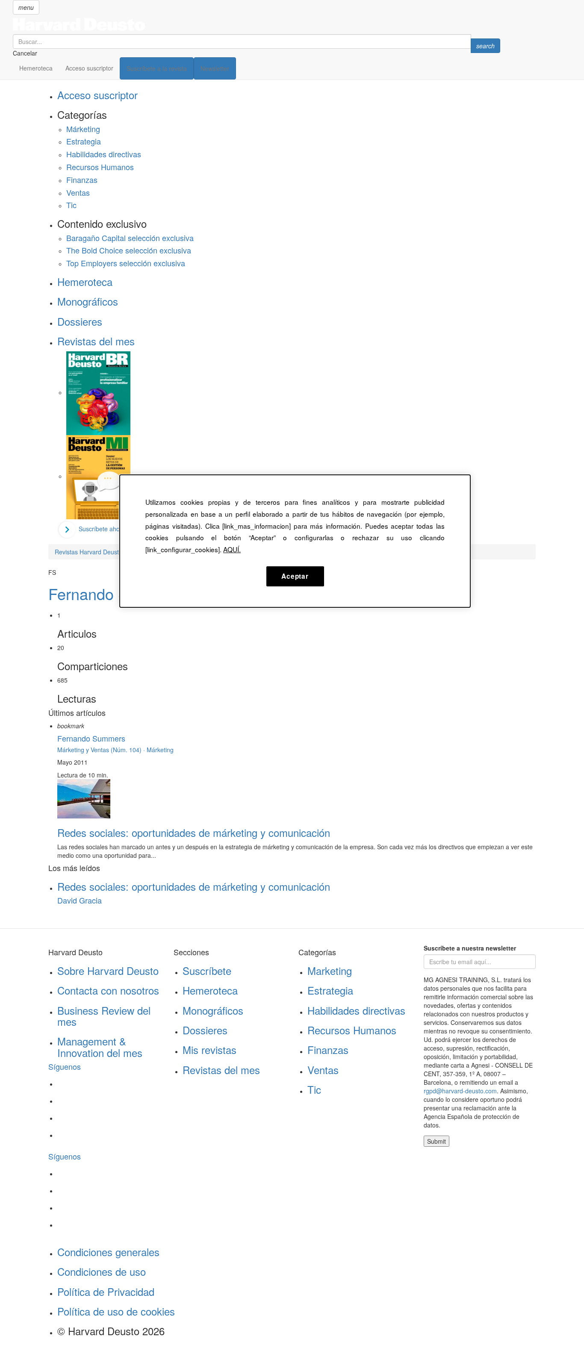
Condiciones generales (108, 1251)
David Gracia (79, 900)
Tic (71, 204)
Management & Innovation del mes (99, 1046)
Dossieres (79, 321)
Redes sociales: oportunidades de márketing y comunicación (193, 832)
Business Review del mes (103, 1016)
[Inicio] (256, 24)
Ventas (78, 192)
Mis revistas (209, 1049)
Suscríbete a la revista (157, 68)
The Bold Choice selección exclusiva (128, 250)
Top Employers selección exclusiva (125, 262)
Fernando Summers (116, 593)
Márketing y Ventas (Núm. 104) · (102, 749)
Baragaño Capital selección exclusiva (130, 237)
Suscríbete (207, 970)
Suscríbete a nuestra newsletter (470, 948)
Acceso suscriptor (89, 68)
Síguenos (64, 1066)
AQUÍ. (232, 549)
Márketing (83, 128)
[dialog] (295, 541)
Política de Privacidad (105, 1291)
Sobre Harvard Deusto (108, 970)
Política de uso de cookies (116, 1311)
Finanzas (81, 179)
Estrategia (83, 141)
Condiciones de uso (101, 1271)
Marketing (329, 970)
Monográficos (87, 301)
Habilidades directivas (103, 153)
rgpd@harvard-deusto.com (460, 1090)
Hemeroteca (36, 68)
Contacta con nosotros (108, 990)
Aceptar (294, 576)
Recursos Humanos (100, 166)
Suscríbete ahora (102, 528)
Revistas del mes (96, 340)
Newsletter (215, 68)
